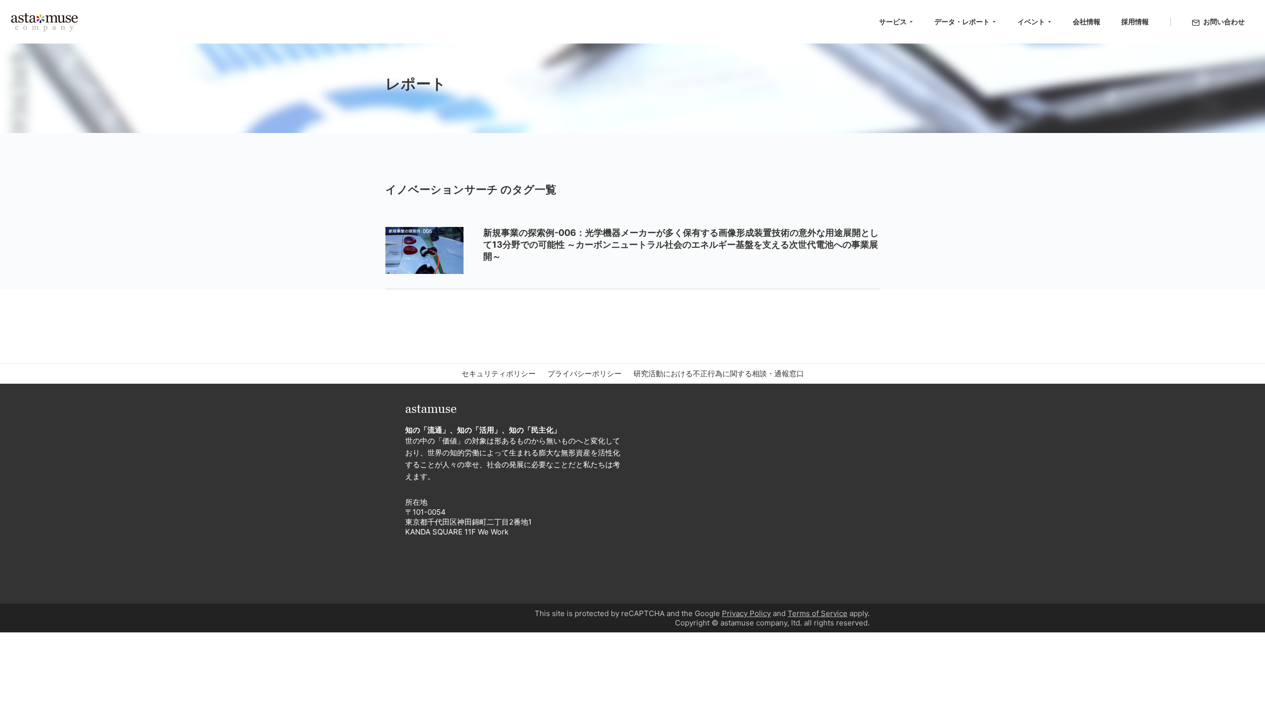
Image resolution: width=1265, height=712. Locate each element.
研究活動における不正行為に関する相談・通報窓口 (718, 373)
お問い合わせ (1224, 21)
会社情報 (1086, 21)
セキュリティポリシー (499, 373)
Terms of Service (817, 613)
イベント (1031, 21)
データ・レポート (962, 21)
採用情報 (1135, 21)
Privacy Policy (746, 613)
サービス (893, 21)
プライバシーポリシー (585, 373)
